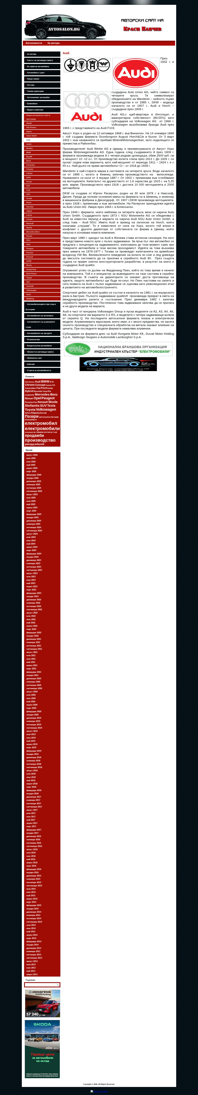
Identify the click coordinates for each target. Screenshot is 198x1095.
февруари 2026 (33, 475)
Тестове (30, 85)
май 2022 (30, 623)
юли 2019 (31, 734)
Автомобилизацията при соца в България (41, 307)
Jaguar (29, 211)
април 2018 (31, 784)
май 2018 (30, 780)
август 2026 (32, 455)
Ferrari (29, 182)
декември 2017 (33, 797)
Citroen (30, 384)
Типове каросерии (35, 91)
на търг (53, 432)
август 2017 (32, 810)
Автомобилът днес (36, 73)
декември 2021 (33, 639)
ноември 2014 (33, 915)
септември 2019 (34, 728)
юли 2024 (31, 537)
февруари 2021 (33, 672)
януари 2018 (32, 793)
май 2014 (30, 931)
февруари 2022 (33, 632)
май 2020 (30, 701)
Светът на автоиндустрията (40, 60)
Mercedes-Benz (33, 232)
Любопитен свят (34, 358)
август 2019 (32, 731)
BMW (28, 152)
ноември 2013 (33, 951)
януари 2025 (32, 517)
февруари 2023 (33, 593)
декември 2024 (33, 521)
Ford (28, 190)
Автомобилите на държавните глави (40, 324)
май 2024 (30, 544)
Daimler (49, 385)
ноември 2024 (33, 524)
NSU (28, 240)
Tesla (51, 405)
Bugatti (29, 157)
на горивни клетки (41, 432)
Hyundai (29, 207)
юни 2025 (31, 501)
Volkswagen (31, 290)
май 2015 (30, 895)
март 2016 (31, 866)
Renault (29, 257)
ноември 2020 (33, 682)
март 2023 (31, 590)
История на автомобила (38, 66)
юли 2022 (31, 616)
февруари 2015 (33, 905)
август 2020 (32, 692)
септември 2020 (34, 688)
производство (40, 440)
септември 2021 (34, 649)
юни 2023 (31, 580)
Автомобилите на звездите (39, 333)
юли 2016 (31, 853)
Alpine (29, 132)
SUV (43, 405)
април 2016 (31, 862)
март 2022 (31, 629)
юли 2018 (31, 774)
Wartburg (30, 299)
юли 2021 (31, 655)
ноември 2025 (33, 484)
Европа (35, 413)
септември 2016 (34, 846)
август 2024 (32, 534)
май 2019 (30, 741)
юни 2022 (31, 619)
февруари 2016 (33, 869)
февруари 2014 (33, 941)
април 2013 (31, 974)
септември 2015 (34, 885)
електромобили (42, 428)
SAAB (28, 261)
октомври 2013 (33, 954)
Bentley (29, 148)
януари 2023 (32, 596)
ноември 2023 (33, 563)
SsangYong (31, 269)
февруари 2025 (33, 514)
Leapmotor (29, 395)
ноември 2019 (33, 721)
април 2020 (31, 705)
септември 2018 (34, 767)
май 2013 (30, 971)
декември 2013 (33, 948)
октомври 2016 (33, 843)
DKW (28, 177)
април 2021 (31, 665)
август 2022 (32, 613)
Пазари (32, 416)
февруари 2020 (33, 711)
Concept (40, 384)
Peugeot (29, 248)
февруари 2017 (33, 830)
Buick (28, 161)
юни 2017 (31, 816)
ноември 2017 (33, 800)
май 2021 (30, 662)
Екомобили (32, 104)
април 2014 (31, 935)
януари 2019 (32, 754)
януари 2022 (32, 636)
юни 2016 (31, 856)
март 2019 (31, 747)
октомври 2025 (33, 488)
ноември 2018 (33, 760)
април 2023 (31, 586)
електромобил (41, 423)
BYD (52, 382)
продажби (34, 435)
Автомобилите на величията (40, 316)
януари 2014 (32, 945)
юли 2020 (31, 695)
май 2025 (30, 504)
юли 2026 (31, 458)
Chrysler (29, 169)
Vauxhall (30, 286)
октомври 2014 (33, 918)
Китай (43, 413)
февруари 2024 (33, 554)
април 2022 (31, 626)
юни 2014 (31, 928)
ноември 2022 (33, 603)
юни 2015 (31, 892)
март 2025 (31, 511)
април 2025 (31, 507)
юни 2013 (31, 968)
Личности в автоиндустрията (40, 352)
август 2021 (32, 652)
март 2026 (31, 471)
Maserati (30, 223)
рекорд (29, 444)
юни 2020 (31, 698)
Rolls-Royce (31, 274)
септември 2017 (34, 807)
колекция (29, 432)
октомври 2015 (33, 882)
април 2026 (31, 468)
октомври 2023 (33, 567)
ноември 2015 (33, 879)
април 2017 (31, 823)
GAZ (28, 194)
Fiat (39, 388)
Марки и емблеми (35, 110)
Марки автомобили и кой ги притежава (38, 117)
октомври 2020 (33, 685)
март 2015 (31, 902)
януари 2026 (32, 478)
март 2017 (31, 826)
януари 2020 (32, 715)
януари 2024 (32, 557)
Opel (28, 244)
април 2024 (31, 547)
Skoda (52, 402)
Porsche (29, 253)
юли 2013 (31, 964)
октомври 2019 (33, 724)
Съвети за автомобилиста (39, 370)
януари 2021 (32, 675)
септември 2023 (34, 570)
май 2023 (30, 583)
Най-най (30, 364)
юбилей (39, 444)
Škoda (29, 265)
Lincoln (29, 219)
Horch (28, 203)
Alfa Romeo (31, 127)
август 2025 (32, 494)
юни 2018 (31, 777)
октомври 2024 (33, 527)
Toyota (29, 278)
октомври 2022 (33, 606)
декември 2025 (33, 481)
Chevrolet (30, 165)
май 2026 (30, 465)
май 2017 (30, 820)
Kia (49, 391)
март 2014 (31, 938)
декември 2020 (33, 678)
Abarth (29, 123)
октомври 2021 (33, 646)
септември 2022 (34, 609)
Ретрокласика (33, 339)
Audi (28, 140)
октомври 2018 (33, 764)
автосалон (45, 417)
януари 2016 (32, 872)
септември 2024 (34, 530)
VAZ (28, 282)
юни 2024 (31, 540)
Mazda (29, 228)
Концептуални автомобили (39, 346)
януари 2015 (32, 909)
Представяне (33, 79)
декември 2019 (33, 718)
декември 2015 (33, 876)
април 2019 (31, 744)
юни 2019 (31, 738)
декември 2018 (33, 757)
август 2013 (32, 961)
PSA (35, 402)
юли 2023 (31, 576)
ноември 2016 (33, 839)
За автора (53, 43)
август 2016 (32, 849)
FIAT (28, 186)
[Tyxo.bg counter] (99, 1091)
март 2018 (31, 787)
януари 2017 (32, 833)
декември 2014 (33, 912)
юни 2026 (31, 461)
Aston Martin (31, 136)
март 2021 (31, 668)
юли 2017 (31, 813)
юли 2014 (31, 925)
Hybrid (29, 391)
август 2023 (32, 573)
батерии (54, 417)
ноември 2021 (33, 642)
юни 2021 (31, 659)
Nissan (29, 236)
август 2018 (32, 770)
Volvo (28, 294)
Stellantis (32, 405)
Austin (29, 144)
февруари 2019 (33, 751)
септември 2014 (34, 922)
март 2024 (31, 550)
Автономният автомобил (38, 97)
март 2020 (31, 708)
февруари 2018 (33, 790)
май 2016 (30, 859)
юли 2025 (31, 498)
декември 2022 (33, 599)
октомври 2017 (33, 803)
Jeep (45, 391)
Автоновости (34, 43)
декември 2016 (33, 836)
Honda (29, 198)
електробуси (31, 420)
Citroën (29, 173)
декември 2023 (33, 560)
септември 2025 (34, 491)
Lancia (29, 215)
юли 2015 (31, 889)
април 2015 (31, 899)
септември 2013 (34, 958)
